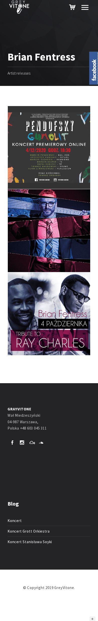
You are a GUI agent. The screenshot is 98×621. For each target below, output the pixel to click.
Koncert (15, 520)
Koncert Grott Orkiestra (29, 531)
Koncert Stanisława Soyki (30, 541)
